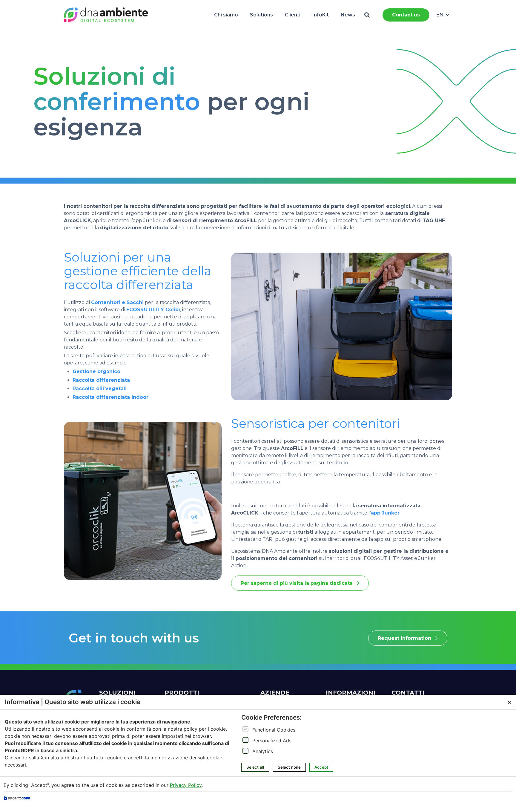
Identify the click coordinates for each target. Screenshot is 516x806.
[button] (367, 15)
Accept (321, 767)
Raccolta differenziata (101, 380)
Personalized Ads (271, 741)
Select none (289, 767)
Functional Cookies (273, 730)
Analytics (262, 751)
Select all (255, 767)
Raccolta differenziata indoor (110, 397)
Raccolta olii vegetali (100, 388)
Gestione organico (96, 371)
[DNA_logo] (106, 14)
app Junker (385, 513)
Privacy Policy (186, 785)
